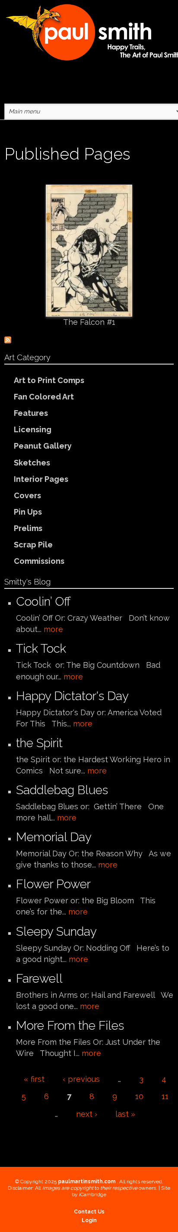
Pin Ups (28, 511)
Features (31, 413)
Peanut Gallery (43, 445)
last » (125, 1114)
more (53, 629)
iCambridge (92, 1194)
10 (139, 1096)
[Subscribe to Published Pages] (7, 339)
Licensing (32, 429)
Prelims (28, 528)
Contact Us (89, 1212)
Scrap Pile (33, 544)
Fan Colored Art (44, 396)
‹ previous (81, 1079)
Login (89, 1220)
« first (34, 1079)
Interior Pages (41, 479)
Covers (27, 495)
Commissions (39, 561)
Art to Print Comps (49, 380)
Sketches (32, 462)
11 (165, 1096)
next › (86, 1114)
